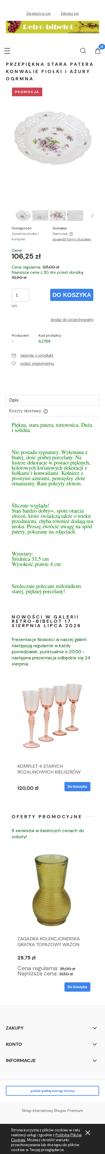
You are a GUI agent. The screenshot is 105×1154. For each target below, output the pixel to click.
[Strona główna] (52, 25)
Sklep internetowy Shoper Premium (52, 1110)
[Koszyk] (97, 54)
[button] (7, 50)
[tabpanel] (52, 513)
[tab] (52, 400)
